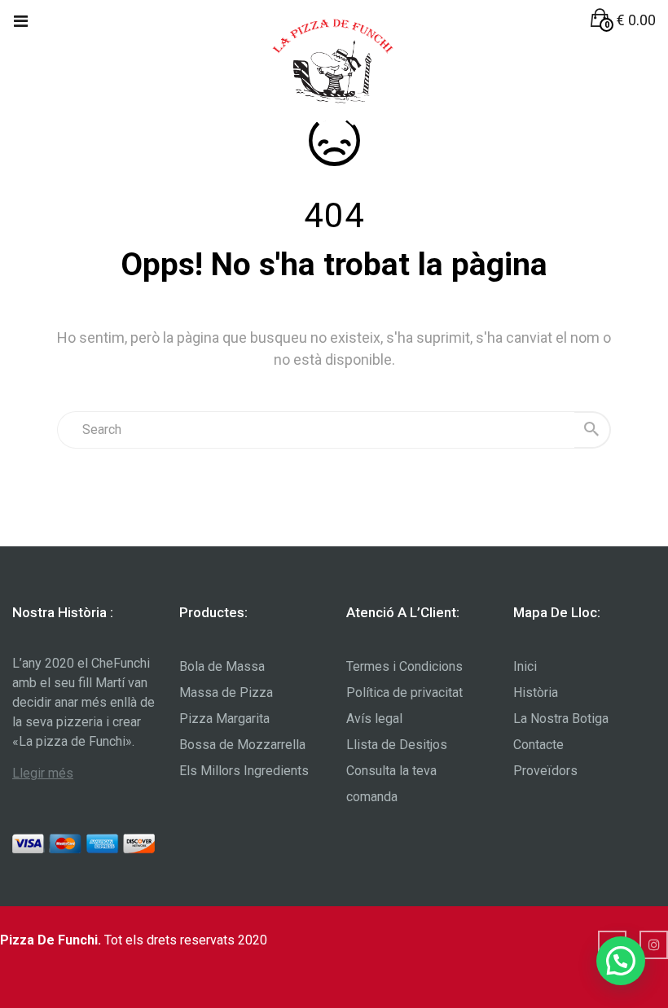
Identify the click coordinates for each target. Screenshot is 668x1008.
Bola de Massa (222, 666)
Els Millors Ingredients (244, 770)
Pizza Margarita (224, 718)
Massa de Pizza (226, 692)
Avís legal (374, 718)
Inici (525, 666)
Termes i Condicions (404, 666)
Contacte (538, 744)
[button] (623, 19)
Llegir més (42, 773)
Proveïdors (545, 770)
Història (535, 692)
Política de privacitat (404, 692)
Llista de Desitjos (396, 744)
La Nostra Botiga (561, 718)
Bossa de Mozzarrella (242, 744)
